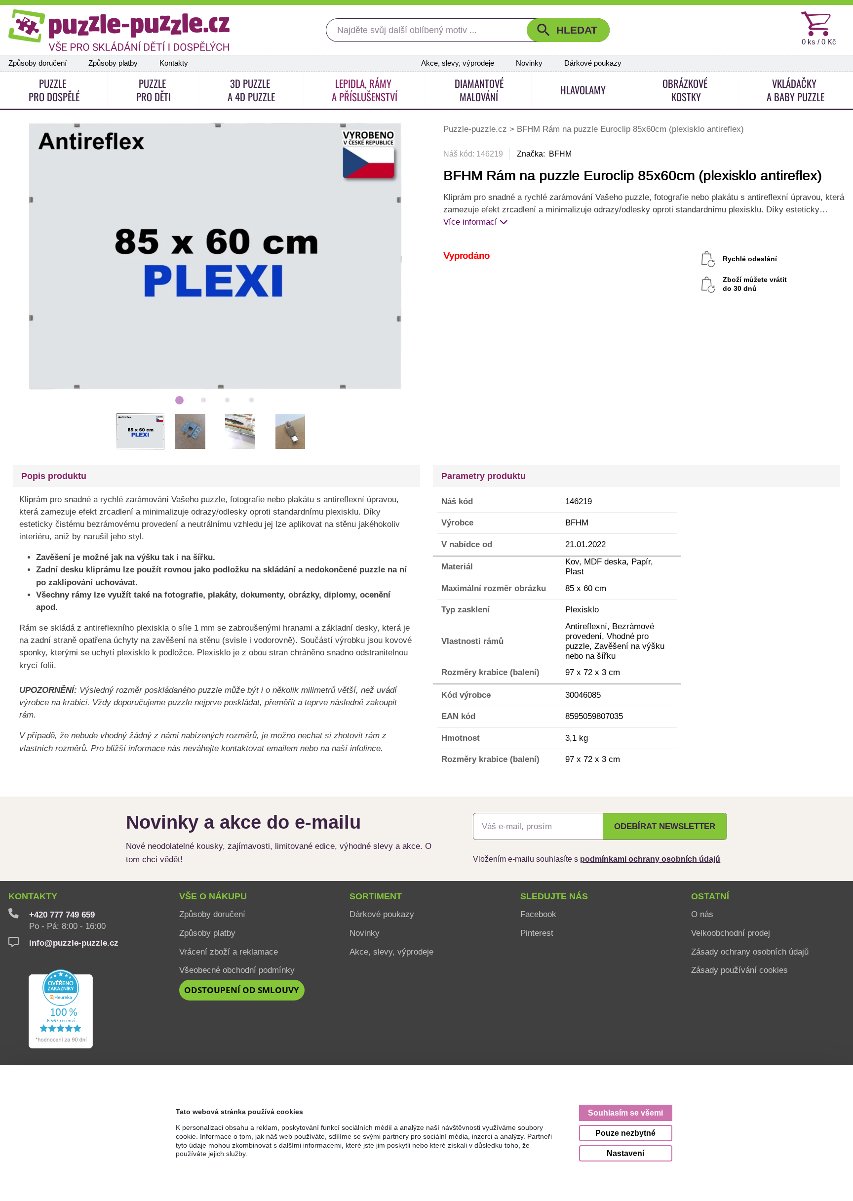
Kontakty (173, 63)
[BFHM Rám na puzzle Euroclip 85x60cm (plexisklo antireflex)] (215, 255)
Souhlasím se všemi (625, 1112)
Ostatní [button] (710, 896)
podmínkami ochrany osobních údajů (650, 858)
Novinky (529, 63)
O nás (702, 914)
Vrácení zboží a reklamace (228, 952)
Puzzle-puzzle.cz (476, 129)
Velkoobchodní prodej (730, 933)
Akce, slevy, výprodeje (457, 63)
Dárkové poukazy (592, 63)
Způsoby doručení (37, 63)
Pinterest (536, 933)
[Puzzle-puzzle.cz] (119, 30)
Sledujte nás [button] (554, 896)
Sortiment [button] (375, 896)
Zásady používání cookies (739, 970)
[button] (568, 30)
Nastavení (625, 1153)
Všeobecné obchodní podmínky (237, 970)
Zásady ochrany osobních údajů (750, 952)
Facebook (538, 914)
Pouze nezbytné (625, 1132)
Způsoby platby (113, 63)
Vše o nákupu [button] (213, 896)
